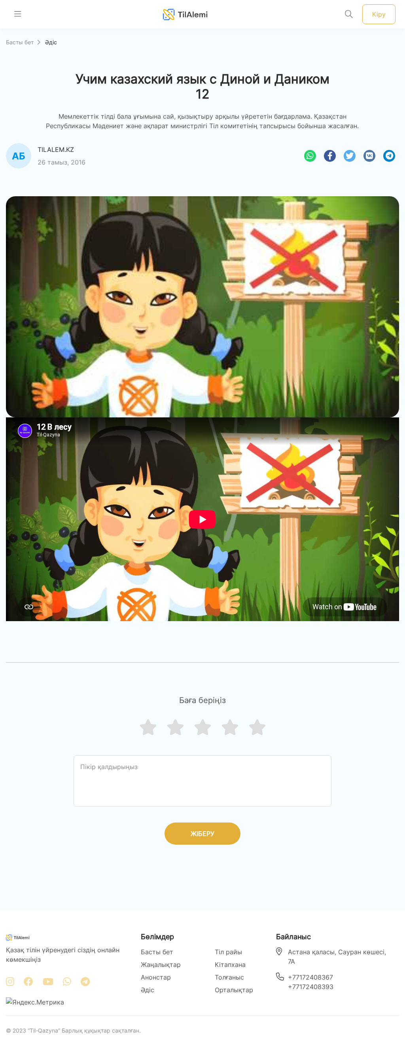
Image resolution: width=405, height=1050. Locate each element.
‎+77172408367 (310, 977)
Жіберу (202, 834)
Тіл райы (228, 952)
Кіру (379, 14)
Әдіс (147, 990)
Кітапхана (230, 965)
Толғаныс (229, 977)
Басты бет (20, 42)
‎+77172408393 (310, 987)
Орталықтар (234, 990)
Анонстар (156, 977)
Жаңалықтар (161, 965)
